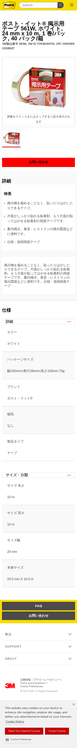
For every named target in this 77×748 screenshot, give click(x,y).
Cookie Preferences (31, 686)
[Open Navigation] (71, 5)
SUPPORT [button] (13, 646)
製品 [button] (8, 634)
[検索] (60, 5)
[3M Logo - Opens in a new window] (9, 5)
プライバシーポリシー (46, 680)
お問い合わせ (38, 616)
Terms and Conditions (33, 683)
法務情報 (25, 680)
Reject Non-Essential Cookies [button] (24, 731)
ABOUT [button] (11, 658)
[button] (18, 739)
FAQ (38, 606)
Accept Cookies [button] (57, 731)
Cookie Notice (15, 721)
